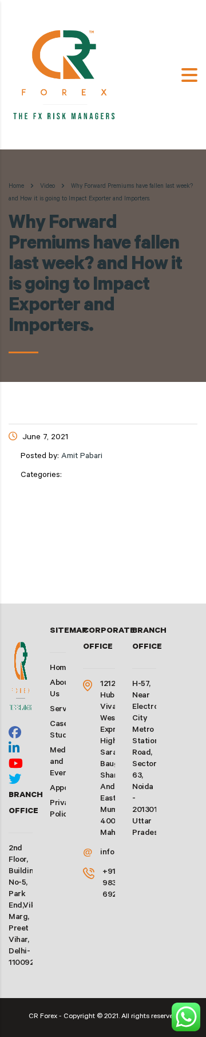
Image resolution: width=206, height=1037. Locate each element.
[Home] (66, 75)
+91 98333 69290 (114, 884)
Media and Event (61, 763)
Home (16, 186)
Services (65, 710)
